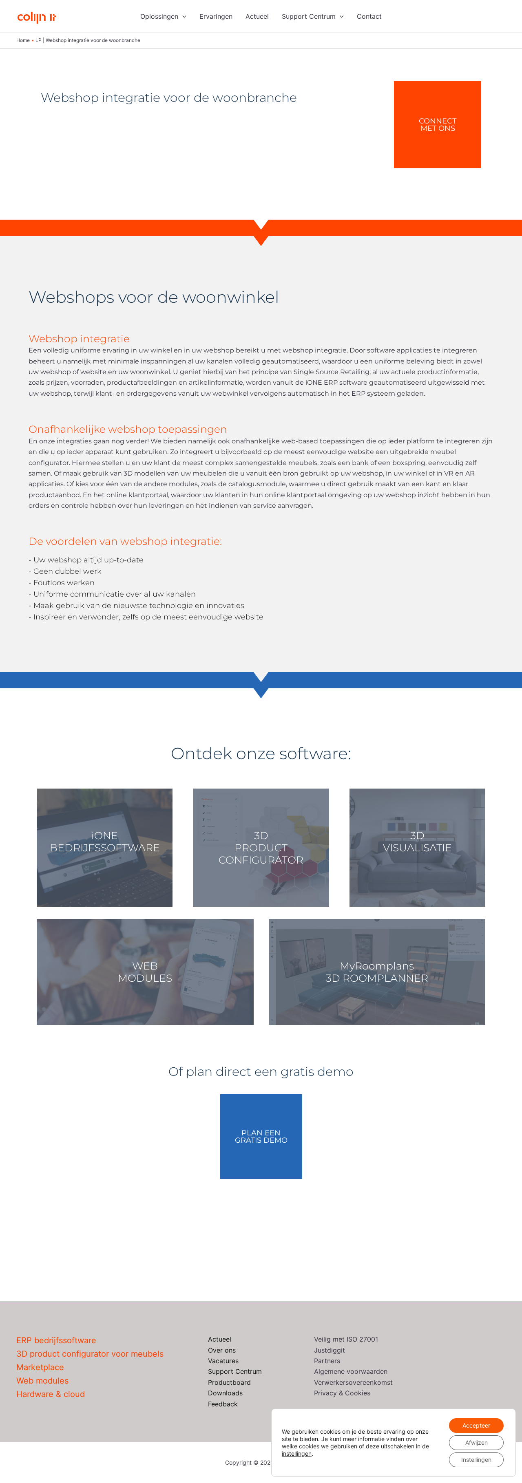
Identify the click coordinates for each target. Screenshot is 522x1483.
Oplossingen (159, 16)
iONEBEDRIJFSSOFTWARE (105, 841)
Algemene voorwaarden (350, 1371)
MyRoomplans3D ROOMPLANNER (377, 972)
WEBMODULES (145, 972)
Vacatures (223, 1361)
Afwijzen (476, 1442)
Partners (327, 1361)
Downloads (225, 1393)
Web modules (42, 1381)
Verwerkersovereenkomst (353, 1382)
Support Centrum (309, 16)
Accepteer (476, 1425)
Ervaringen (215, 16)
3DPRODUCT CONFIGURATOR (261, 847)
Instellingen (476, 1459)
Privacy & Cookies (342, 1393)
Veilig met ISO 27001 (346, 1339)
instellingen (297, 1453)
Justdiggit (329, 1350)
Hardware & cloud (50, 1394)
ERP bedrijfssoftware (56, 1340)
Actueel (257, 16)
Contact (369, 16)
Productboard (229, 1382)
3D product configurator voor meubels (90, 1354)
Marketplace (40, 1367)
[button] (182, 16)
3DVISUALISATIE (417, 841)
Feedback (223, 1404)
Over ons (222, 1350)
